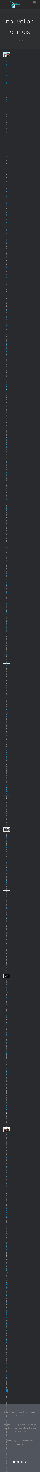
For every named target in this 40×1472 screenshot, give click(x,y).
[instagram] (22, 1462)
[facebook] (14, 1462)
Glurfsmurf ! (7, 444)
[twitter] (18, 1462)
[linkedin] (26, 1462)
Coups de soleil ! (6, 322)
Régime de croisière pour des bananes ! (7, 1019)
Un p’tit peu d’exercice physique (7, 1167)
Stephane (6, 105)
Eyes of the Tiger (6, 77)
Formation (6, 141)
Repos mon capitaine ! (7, 722)
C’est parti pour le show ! (7, 592)
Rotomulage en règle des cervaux (7, 1293)
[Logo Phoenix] (15, 1)
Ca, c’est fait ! (6, 850)
